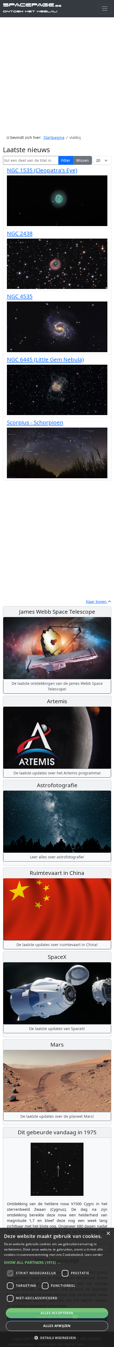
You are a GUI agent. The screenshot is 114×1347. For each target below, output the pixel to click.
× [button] (108, 1234)
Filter (65, 160)
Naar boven (97, 601)
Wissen (82, 160)
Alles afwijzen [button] (57, 1326)
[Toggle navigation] (104, 8)
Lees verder (94, 1254)
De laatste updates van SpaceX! (57, 1028)
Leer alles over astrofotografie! (57, 856)
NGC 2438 (20, 233)
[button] (57, 1262)
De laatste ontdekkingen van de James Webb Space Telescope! (57, 686)
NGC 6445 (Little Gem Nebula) (45, 359)
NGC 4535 (20, 296)
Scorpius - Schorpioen (35, 422)
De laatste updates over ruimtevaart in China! (57, 944)
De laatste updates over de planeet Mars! (57, 1116)
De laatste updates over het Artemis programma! (57, 772)
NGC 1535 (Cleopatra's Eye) (42, 170)
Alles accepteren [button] (57, 1313)
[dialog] (57, 1287)
